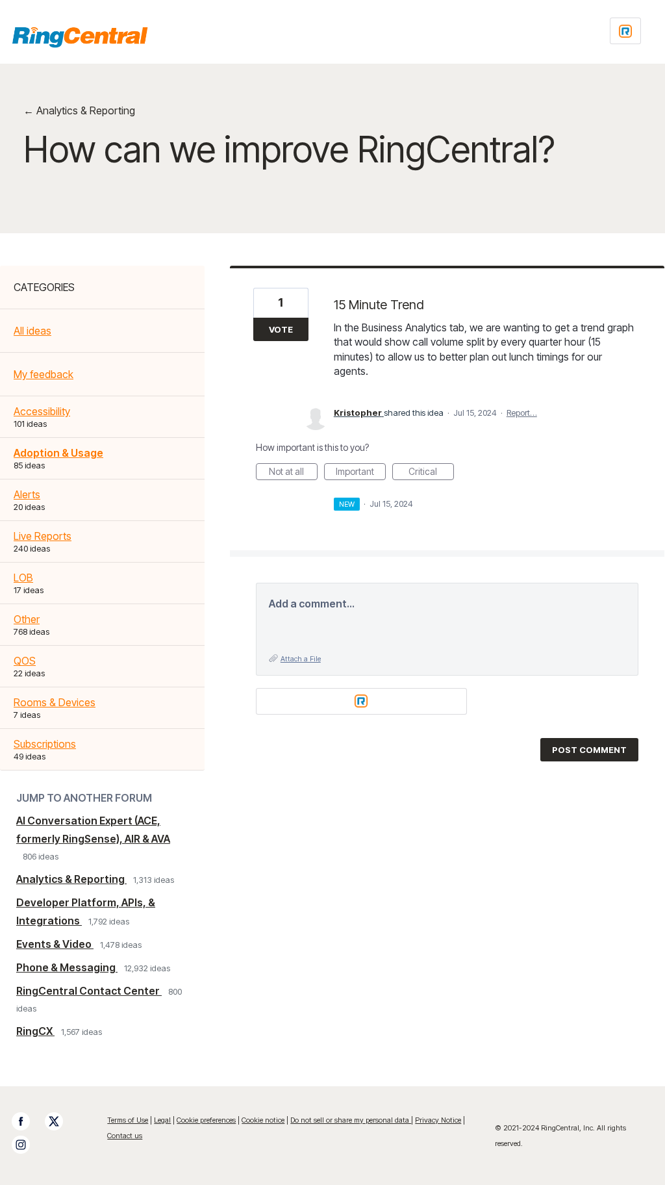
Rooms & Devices (54, 702)
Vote (281, 329)
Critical (431, 473)
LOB (23, 577)
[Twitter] (60, 1121)
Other (27, 619)
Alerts (27, 494)
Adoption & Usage (58, 452)
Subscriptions (45, 743)
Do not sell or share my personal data (350, 1120)
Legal (162, 1120)
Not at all (293, 473)
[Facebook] (27, 1121)
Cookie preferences (206, 1120)
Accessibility (42, 411)
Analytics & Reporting (71, 879)
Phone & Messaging (67, 967)
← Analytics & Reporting (79, 110)
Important (361, 473)
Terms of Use (127, 1120)
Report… (522, 412)
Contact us (124, 1135)
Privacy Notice (438, 1120)
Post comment (589, 750)
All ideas (32, 330)
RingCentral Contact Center (89, 990)
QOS (25, 660)
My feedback (43, 374)
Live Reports (42, 535)
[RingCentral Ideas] (80, 37)
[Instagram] (27, 1145)
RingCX (35, 1031)
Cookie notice (263, 1120)
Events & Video (55, 943)
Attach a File (301, 658)
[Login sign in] (625, 31)
